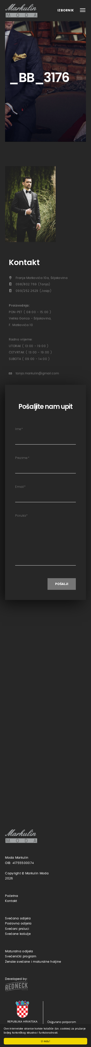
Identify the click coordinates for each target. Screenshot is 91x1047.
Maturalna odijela (19, 951)
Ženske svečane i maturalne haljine (33, 961)
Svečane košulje (18, 933)
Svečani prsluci (17, 928)
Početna (11, 895)
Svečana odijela (18, 918)
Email (20, 487)
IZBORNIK (66, 10)
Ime (19, 429)
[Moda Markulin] (22, 10)
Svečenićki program (20, 956)
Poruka (21, 515)
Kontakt (11, 900)
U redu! (45, 1041)
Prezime (22, 458)
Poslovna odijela (18, 923)
